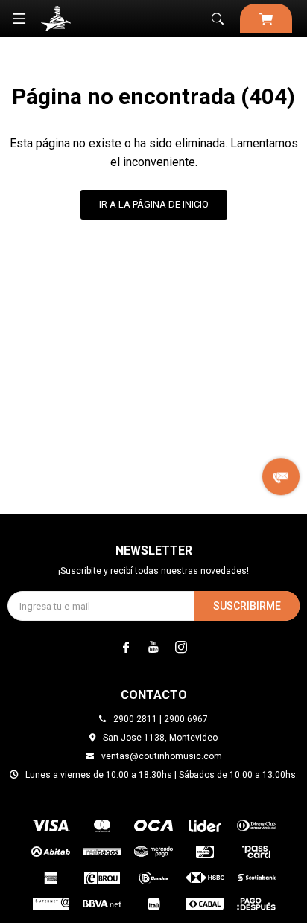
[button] (217, 18)
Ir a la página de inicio (154, 204)
